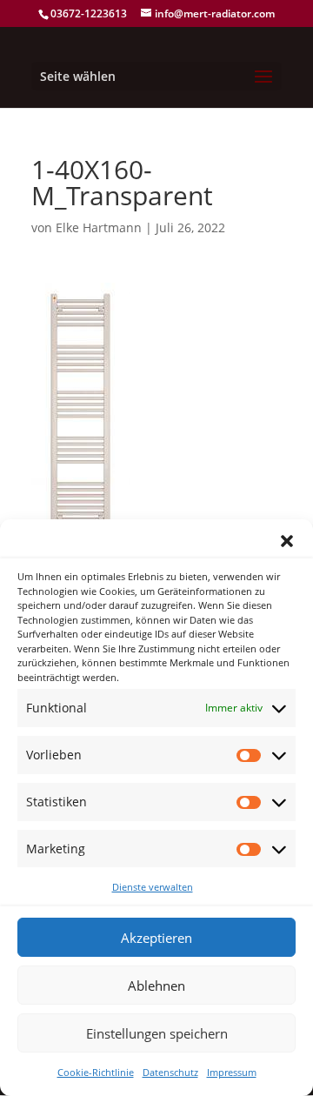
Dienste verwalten (152, 886)
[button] (287, 541)
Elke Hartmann (99, 227)
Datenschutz (170, 1072)
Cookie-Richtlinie (95, 1072)
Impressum (231, 1072)
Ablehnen (156, 985)
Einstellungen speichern (157, 1033)
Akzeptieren (156, 937)
